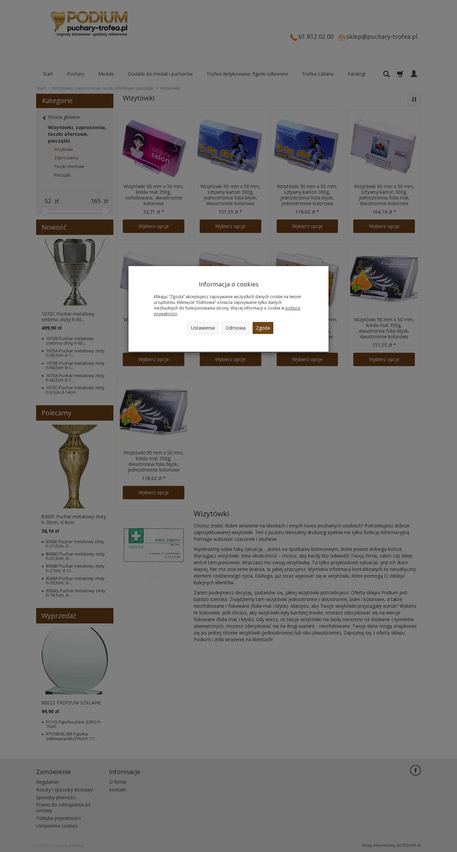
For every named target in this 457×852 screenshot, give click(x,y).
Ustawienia (203, 328)
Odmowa (235, 328)
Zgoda (263, 328)
